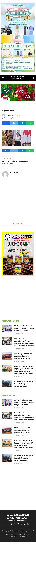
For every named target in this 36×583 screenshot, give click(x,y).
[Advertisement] (18, 200)
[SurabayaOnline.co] (18, 78)
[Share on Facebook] (6, 123)
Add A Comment (18, 223)
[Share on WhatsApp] (30, 123)
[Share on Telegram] (22, 123)
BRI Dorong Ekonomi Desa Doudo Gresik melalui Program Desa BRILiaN (23, 356)
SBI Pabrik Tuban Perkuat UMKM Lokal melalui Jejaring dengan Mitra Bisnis (24, 328)
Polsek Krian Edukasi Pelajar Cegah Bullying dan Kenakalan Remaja (24, 383)
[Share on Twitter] (14, 123)
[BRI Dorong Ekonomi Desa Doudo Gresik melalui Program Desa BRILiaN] (7, 356)
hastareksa (11, 115)
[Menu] (3, 78)
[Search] (33, 78)
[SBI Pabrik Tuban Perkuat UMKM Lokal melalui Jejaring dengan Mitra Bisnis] (7, 328)
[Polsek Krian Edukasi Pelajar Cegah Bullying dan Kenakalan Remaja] (7, 383)
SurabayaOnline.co (17, 531)
